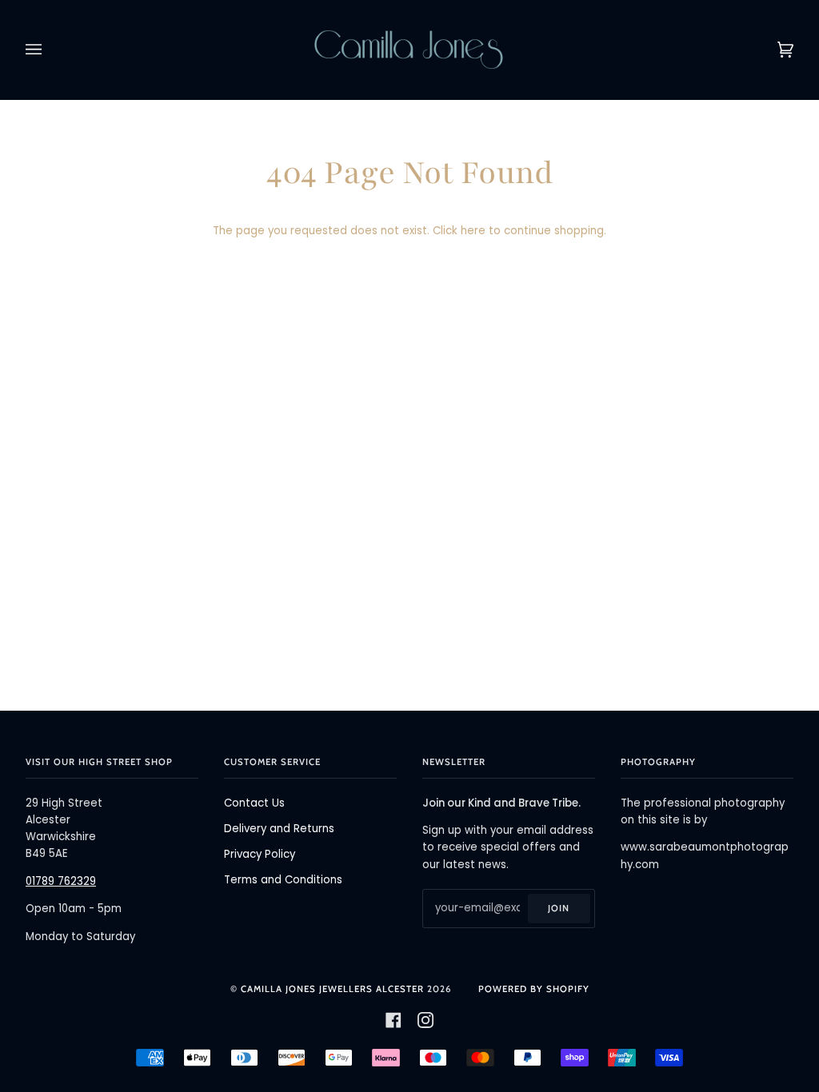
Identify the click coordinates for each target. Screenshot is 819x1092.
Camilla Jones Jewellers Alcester (332, 988)
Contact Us (254, 803)
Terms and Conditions (283, 879)
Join (558, 908)
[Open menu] (50, 49)
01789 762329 (61, 881)
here (473, 230)
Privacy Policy (259, 854)
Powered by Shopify (533, 988)
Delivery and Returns (279, 828)
